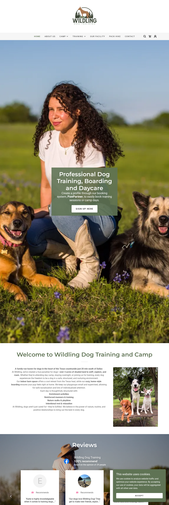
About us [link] (50, 36)
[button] (64, 36)
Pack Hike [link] (115, 36)
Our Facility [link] (97, 36)
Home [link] (37, 36)
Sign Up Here (84, 209)
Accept (139, 495)
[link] (84, 16)
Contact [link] (130, 36)
